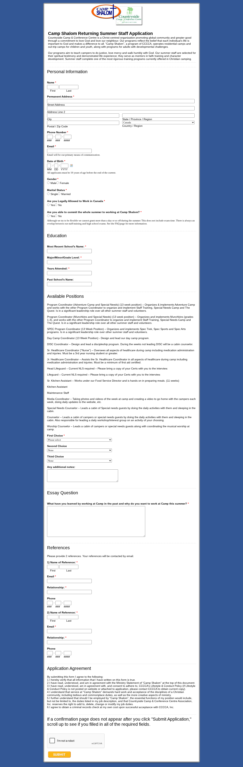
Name (51, 82)
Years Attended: (58, 268)
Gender (52, 179)
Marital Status (57, 190)
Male (53, 183)
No (60, 205)
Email (51, 146)
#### (67, 140)
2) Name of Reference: (62, 612)
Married (66, 194)
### (49, 140)
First (52, 90)
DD (56, 169)
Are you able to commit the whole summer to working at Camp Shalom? (94, 212)
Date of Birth (56, 161)
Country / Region (132, 125)
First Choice (56, 435)
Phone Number (57, 132)
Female (64, 183)
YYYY (64, 169)
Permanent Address (60, 96)
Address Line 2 (56, 111)
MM (49, 169)
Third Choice (55, 456)
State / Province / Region (137, 119)
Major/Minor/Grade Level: (64, 257)
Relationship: (56, 587)
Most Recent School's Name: (66, 246)
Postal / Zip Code (57, 126)
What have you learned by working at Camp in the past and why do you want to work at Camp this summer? (118, 503)
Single (54, 194)
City (49, 119)
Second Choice (57, 446)
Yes (52, 205)
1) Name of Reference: (62, 562)
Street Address (56, 104)
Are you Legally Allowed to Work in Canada (76, 201)
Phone (51, 598)
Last (68, 90)
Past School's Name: (60, 279)
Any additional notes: (61, 466)
